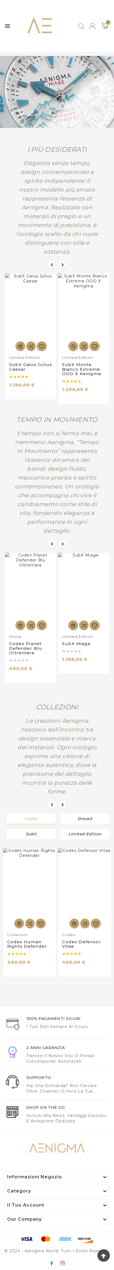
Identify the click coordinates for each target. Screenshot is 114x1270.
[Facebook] (51, 1263)
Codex (31, 818)
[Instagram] (62, 1263)
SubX (31, 833)
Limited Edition (85, 833)
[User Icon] (92, 26)
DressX (84, 818)
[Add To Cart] (20, 346)
